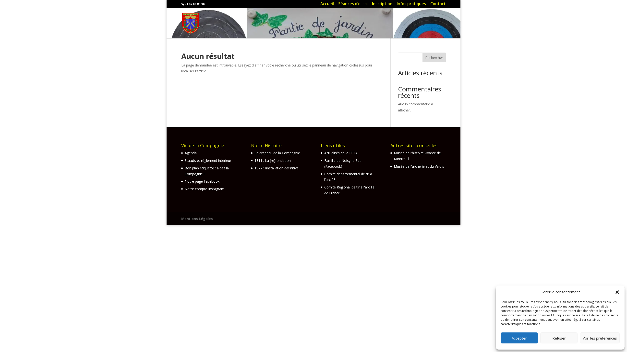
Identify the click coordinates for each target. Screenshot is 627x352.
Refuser (559, 338)
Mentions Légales (197, 218)
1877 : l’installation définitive (276, 168)
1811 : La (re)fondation (272, 160)
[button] (617, 292)
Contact (438, 4)
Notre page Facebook (202, 181)
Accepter (519, 338)
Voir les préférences (600, 338)
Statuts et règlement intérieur (208, 160)
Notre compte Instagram (204, 189)
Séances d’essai (353, 4)
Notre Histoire (266, 145)
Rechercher (434, 57)
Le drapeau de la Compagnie (277, 153)
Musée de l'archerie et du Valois (419, 166)
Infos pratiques (411, 4)
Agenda (191, 153)
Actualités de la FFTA (341, 153)
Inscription (382, 4)
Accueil (327, 4)
